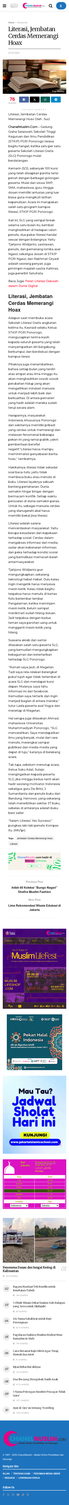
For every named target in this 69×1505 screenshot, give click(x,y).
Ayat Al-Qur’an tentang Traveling (33, 1408)
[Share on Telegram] (56, 100)
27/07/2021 (14, 52)
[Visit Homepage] (33, 5)
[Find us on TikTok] (23, 1494)
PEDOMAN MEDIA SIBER (47, 1473)
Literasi (13, 843)
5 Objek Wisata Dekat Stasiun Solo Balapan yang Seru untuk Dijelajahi (39, 1304)
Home (11, 22)
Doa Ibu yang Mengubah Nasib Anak (35, 1379)
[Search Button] (50, 5)
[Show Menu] (4, 5)
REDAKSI (10, 1477)
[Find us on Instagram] (13, 1494)
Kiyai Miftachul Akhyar (27, 1367)
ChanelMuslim (25, 1454)
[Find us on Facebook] (3, 1494)
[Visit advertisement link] (34, 861)
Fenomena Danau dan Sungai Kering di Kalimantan (29, 1269)
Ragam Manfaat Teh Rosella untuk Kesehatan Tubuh (34, 1288)
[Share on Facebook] (24, 100)
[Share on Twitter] (35, 100)
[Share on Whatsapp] (45, 100)
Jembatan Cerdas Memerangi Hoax (35, 838)
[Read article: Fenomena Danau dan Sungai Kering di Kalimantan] (34, 1240)
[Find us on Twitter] (8, 1494)
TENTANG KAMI (21, 1473)
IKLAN (6, 1473)
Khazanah (22, 22)
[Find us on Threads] (28, 1494)
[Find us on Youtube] (18, 1494)
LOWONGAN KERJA (29, 1477)
